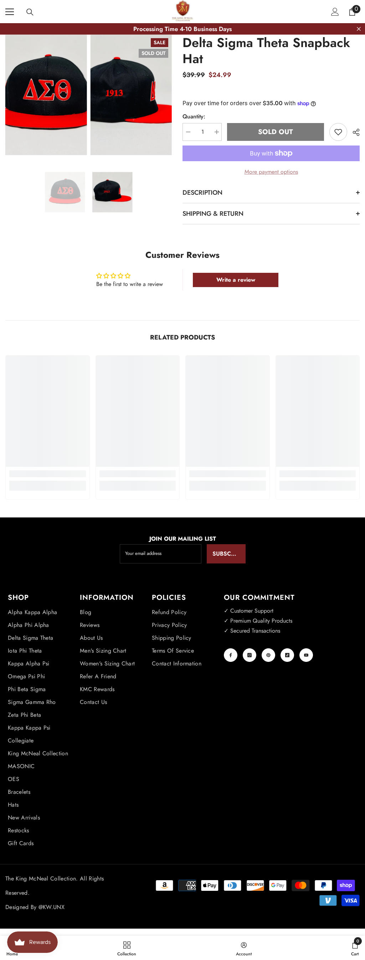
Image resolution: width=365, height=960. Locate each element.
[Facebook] (230, 655)
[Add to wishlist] (338, 132)
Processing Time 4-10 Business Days (182, 29)
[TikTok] (287, 655)
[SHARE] (353, 132)
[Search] (30, 12)
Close (358, 29)
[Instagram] (249, 655)
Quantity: (193, 116)
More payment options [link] (271, 172)
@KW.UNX (51, 907)
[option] (65, 192)
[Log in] (335, 12)
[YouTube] (306, 655)
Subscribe (227, 554)
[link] (47, 473)
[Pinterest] (268, 655)
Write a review (235, 280)
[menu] (9, 11)
